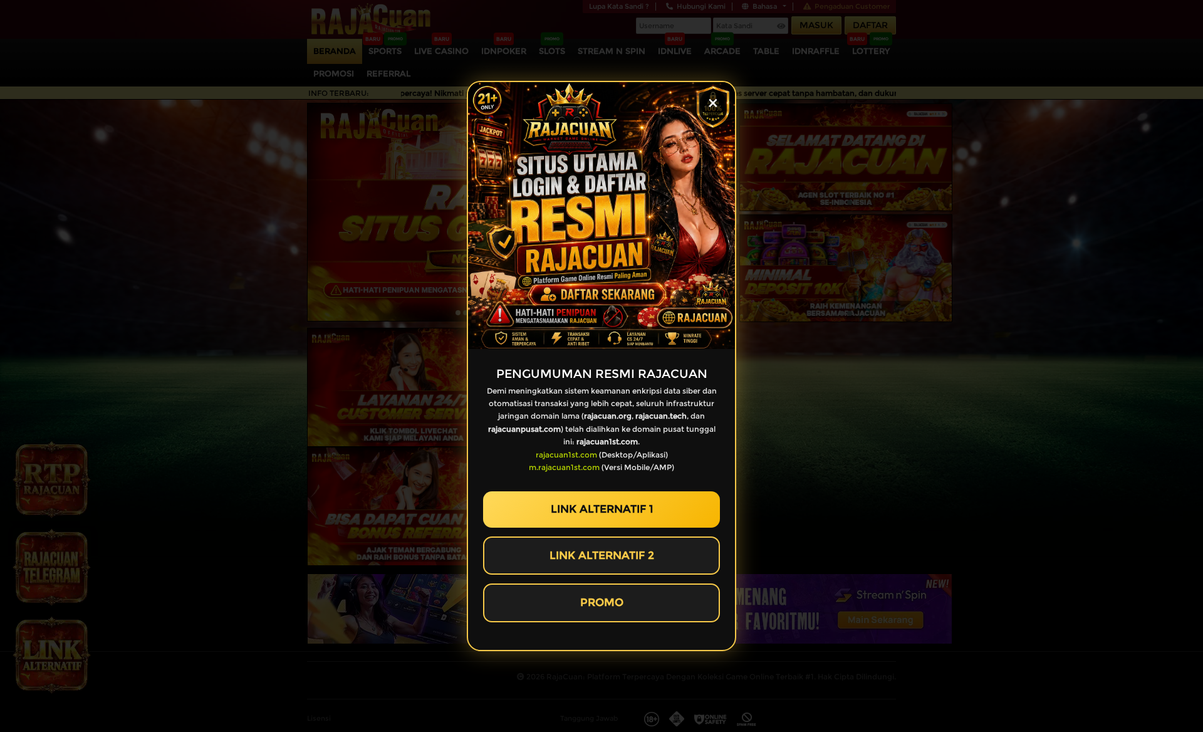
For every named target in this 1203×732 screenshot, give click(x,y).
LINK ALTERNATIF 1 (602, 509)
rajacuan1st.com (566, 454)
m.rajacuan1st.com (564, 467)
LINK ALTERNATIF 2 (601, 555)
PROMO (601, 602)
